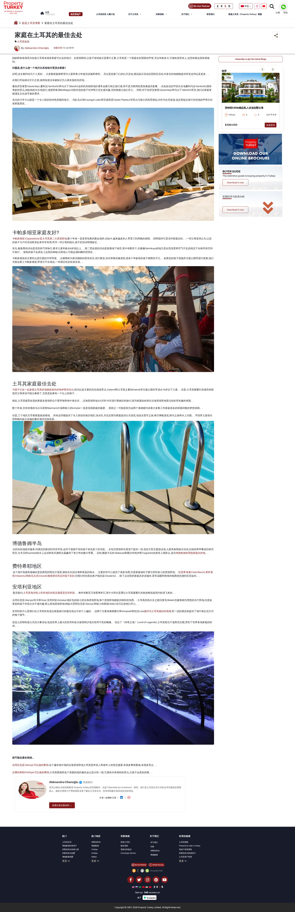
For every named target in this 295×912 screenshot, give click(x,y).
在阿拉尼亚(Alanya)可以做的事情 (30, 764)
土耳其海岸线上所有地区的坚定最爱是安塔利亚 (49, 592)
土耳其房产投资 (185, 857)
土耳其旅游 (23, 41)
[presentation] (262, 69)
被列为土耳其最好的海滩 (157, 611)
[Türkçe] (150, 886)
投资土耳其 (125, 842)
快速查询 (270, 125)
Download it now (235, 182)
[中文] (143, 886)
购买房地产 (76, 14)
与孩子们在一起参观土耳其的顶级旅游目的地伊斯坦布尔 (43, 389)
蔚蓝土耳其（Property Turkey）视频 (245, 14)
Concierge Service (128, 853)
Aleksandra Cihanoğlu (37, 47)
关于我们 (185, 14)
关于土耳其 (133, 14)
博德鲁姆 (95, 846)
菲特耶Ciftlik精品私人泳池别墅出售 (244, 107)
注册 (278, 12)
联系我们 (211, 14)
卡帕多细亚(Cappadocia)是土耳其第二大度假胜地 (39, 238)
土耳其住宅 (66, 842)
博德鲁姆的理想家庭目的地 (190, 552)
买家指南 (160, 14)
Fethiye (94, 849)
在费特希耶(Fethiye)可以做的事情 (30, 772)
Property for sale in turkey (189, 846)
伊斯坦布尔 (96, 842)
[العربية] (140, 886)
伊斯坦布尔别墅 (68, 853)
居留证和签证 (126, 849)
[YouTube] (264, 6)
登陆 (285, 12)
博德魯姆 (154, 855)
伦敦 (152, 846)
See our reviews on (147, 892)
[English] (133, 886)
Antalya (94, 853)
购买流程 (124, 846)
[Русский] (137, 886)
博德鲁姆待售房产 (69, 846)
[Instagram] (257, 6)
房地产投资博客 (185, 849)
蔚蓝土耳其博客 (31, 23)
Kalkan (94, 857)
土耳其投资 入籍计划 (105, 14)
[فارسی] (147, 886)
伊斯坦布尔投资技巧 (187, 853)
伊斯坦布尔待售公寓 (70, 849)
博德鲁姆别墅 (67, 857)
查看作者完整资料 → (62, 805)
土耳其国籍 (183, 842)
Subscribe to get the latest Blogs (250, 59)
